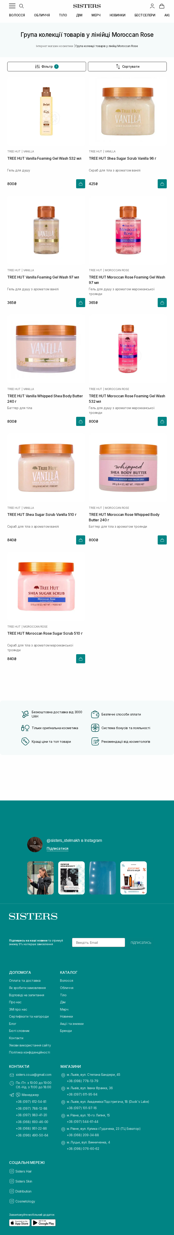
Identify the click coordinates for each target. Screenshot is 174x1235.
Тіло (63, 995)
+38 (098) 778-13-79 (82, 1081)
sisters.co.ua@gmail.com (33, 1074)
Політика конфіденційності (29, 1052)
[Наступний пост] (139, 878)
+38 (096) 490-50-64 (32, 1135)
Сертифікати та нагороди (29, 1016)
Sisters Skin (23, 1181)
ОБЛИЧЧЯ (42, 15)
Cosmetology (25, 1201)
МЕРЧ (96, 15)
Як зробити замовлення (27, 988)
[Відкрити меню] (12, 6)
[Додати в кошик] (80, 183)
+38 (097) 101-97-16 (82, 1108)
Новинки (66, 1016)
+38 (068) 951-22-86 (31, 1128)
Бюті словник (19, 1031)
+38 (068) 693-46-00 (32, 1122)
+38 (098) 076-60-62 (83, 1149)
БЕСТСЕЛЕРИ (145, 15)
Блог (12, 1024)
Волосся (66, 980)
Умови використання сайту (30, 1045)
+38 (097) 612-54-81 (31, 1101)
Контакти (16, 1038)
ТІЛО (63, 15)
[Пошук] (21, 6)
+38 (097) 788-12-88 (31, 1108)
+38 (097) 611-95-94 (82, 1094)
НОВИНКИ (118, 15)
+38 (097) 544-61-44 (82, 1121)
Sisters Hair (23, 1171)
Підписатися (57, 848)
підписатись (141, 942)
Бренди (66, 1031)
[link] (162, 6)
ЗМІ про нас (18, 1009)
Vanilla (28, 151)
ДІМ (79, 15)
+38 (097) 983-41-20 (31, 1115)
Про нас (15, 1002)
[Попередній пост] (35, 878)
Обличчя (66, 988)
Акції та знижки (72, 1024)
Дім (63, 1002)
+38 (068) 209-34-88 (83, 1135)
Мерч (64, 1009)
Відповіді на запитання (26, 995)
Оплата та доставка (24, 980)
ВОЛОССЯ (17, 15)
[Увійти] (152, 6)
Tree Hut (14, 151)
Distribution (23, 1191)
